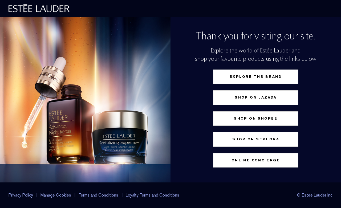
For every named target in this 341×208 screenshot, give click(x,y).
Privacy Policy (21, 195)
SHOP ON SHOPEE (256, 118)
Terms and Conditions (98, 195)
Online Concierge (256, 160)
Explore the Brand (256, 76)
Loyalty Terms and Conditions (152, 195)
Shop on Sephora (255, 139)
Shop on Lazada (256, 97)
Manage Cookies (55, 195)
